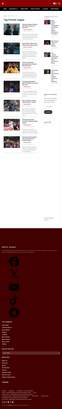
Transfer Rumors (7, 327)
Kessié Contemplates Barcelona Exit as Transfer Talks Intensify (29, 64)
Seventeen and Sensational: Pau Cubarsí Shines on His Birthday (55, 75)
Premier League (14, 16)
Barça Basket (6, 330)
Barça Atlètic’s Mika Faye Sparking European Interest (30, 44)
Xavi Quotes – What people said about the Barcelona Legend (17, 399)
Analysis (4, 332)
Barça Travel (5, 341)
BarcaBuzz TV (13, 9)
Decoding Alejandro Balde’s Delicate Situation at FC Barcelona (29, 26)
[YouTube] (14, 293)
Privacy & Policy (6, 372)
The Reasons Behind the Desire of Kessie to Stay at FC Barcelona (30, 83)
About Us (4, 360)
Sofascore (46, 219)
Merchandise (55, 9)
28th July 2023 (26, 69)
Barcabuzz (10, 405)
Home (5, 9)
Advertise (5, 363)
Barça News (24, 9)
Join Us (4, 365)
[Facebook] (14, 267)
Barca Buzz (11, 391)
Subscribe (48, 112)
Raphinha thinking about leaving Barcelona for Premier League (29, 138)
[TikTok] (14, 305)
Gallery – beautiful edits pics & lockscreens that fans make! (16, 392)
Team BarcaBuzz (27, 67)
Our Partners (5, 367)
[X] (14, 280)
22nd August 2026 (27, 31)
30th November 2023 (27, 106)
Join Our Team (6, 374)
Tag (8, 16)
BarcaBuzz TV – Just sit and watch (25, 391)
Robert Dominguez (27, 29)
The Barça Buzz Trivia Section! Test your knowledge (14, 397)
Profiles (4, 344)
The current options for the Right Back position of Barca (54, 58)
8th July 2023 (26, 88)
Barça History (35, 9)
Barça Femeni (6, 339)
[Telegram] (14, 318)
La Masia (45, 9)
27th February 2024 (27, 49)
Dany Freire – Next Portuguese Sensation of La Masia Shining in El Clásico (55, 27)
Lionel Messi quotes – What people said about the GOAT (15, 396)
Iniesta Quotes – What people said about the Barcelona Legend (17, 394)
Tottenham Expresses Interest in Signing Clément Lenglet (30, 121)
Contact (4, 370)
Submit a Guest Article (8, 377)
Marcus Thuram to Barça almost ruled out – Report (29, 101)
